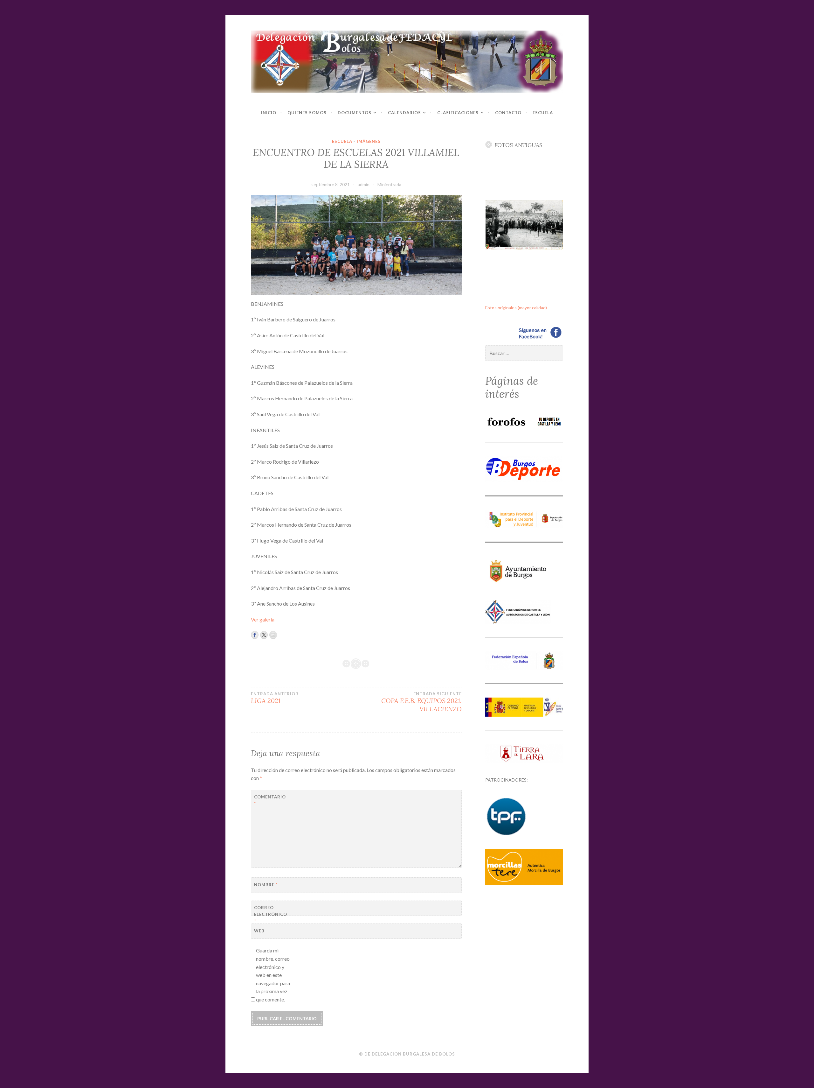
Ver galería (262, 619)
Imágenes (369, 141)
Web (259, 930)
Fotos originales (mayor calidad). (516, 307)
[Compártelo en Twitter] (264, 635)
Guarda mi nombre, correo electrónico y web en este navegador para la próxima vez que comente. (273, 974)
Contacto (508, 112)
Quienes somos (307, 112)
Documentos (354, 112)
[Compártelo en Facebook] (255, 635)
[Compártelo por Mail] (273, 635)
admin (363, 184)
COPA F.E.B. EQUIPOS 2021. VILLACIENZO (421, 702)
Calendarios (404, 112)
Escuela (543, 112)
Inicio (268, 112)
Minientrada (389, 184)
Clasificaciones (458, 112)
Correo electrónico (270, 914)
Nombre (266, 884)
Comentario (270, 800)
